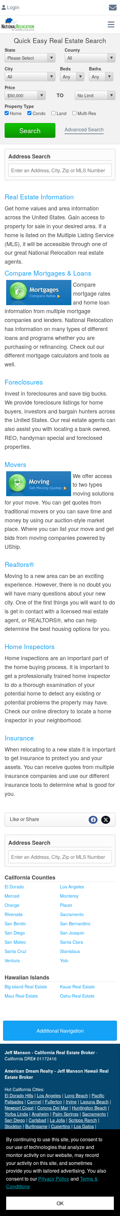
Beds (65, 69)
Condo (38, 113)
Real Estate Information (39, 196)
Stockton (13, 1126)
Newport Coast (19, 1108)
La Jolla (57, 1120)
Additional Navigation (60, 1030)
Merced (12, 896)
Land (60, 113)
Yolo (64, 960)
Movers (15, 464)
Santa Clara (71, 942)
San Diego (15, 933)
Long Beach (76, 1095)
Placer (66, 905)
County (72, 50)
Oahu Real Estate (77, 996)
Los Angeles (72, 886)
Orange (12, 905)
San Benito (15, 923)
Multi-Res (86, 113)
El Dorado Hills (19, 1095)
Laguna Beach (94, 1101)
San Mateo (15, 942)
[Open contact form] (113, 6)
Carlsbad (37, 1120)
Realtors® (19, 564)
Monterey (69, 896)
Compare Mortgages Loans (48, 272)
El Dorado (14, 886)
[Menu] (111, 24)
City (9, 69)
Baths (95, 69)
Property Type (19, 106)
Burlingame (36, 1126)
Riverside (14, 914)
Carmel (34, 1101)
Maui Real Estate (21, 996)
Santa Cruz (15, 951)
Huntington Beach (89, 1108)
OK (60, 1203)
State (10, 50)
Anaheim (40, 1114)
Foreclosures (24, 381)
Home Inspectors (30, 646)
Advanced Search (84, 129)
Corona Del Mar (52, 1108)
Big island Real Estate (26, 986)
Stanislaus (70, 951)
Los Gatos (84, 1126)
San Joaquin (72, 933)
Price (10, 87)
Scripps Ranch (83, 1120)
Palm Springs (65, 1114)
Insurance (19, 737)
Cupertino (60, 1126)
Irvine (71, 1101)
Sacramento (72, 914)
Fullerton (53, 1101)
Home (15, 113)
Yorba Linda (16, 1114)
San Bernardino (75, 923)
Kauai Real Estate (77, 986)
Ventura (12, 960)
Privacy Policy (53, 1178)
